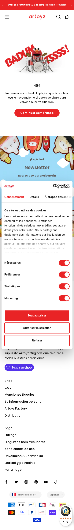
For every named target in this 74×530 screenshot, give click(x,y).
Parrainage (13, 469)
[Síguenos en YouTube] (46, 482)
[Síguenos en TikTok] (56, 482)
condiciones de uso (20, 449)
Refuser (37, 340)
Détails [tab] (34, 196)
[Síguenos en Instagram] (26, 482)
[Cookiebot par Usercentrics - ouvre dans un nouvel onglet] (53, 186)
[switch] (64, 274)
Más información (58, 4)
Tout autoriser (37, 315)
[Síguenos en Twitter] (16, 482)
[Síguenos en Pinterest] (36, 482)
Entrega (11, 435)
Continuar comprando (37, 113)
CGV (8, 387)
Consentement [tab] (14, 196)
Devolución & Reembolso (24, 456)
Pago (9, 428)
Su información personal (23, 401)
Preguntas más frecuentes (25, 442)
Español (54, 494)
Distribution (13, 415)
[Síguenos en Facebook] (6, 482)
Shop (9, 381)
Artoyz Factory (16, 408)
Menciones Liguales (20, 394)
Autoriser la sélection (37, 327)
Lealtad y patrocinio (20, 463)
